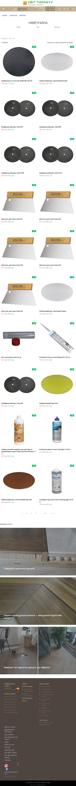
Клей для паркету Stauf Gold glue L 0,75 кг (55, 449)
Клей (18, 27)
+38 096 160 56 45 (50, 10)
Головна (4, 15)
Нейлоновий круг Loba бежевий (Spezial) (16, 500)
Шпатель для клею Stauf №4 (50, 265)
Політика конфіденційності (38, 785)
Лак (37, 27)
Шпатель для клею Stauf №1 (12, 219)
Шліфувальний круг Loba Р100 (12, 173)
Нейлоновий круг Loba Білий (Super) (52, 311)
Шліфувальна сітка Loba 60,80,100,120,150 (16, 81)
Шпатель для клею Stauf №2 (50, 219)
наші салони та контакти (35, 5)
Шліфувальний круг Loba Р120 (50, 173)
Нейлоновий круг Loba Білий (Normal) (53, 81)
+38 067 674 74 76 (22, 8)
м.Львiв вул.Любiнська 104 (11, 773)
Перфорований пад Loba (48, 403)
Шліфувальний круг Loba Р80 (50, 127)
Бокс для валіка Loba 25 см (11, 357)
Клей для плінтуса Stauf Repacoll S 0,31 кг (54, 357)
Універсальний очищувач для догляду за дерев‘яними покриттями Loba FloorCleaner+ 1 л (18, 451)
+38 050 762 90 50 (50, 8)
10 (45, 513)
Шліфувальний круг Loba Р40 (12, 403)
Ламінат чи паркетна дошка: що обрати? (27, 667)
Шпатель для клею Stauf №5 (12, 311)
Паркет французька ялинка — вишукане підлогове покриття (33, 616)
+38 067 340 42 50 (50, 7)
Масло (57, 27)
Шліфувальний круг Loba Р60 (12, 127)
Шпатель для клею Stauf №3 (12, 265)
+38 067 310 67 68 (22, 10)
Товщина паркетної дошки (19, 568)
